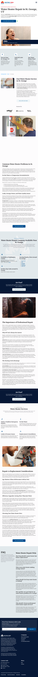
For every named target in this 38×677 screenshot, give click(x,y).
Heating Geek (3, 74)
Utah (8, 74)
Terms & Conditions (11, 674)
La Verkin (23, 264)
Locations (23, 639)
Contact (22, 664)
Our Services (23, 638)
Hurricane (23, 263)
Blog (22, 662)
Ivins (22, 262)
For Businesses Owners (25, 641)
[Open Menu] (36, 2)
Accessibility (23, 674)
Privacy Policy (3, 674)
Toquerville (23, 265)
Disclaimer (18, 674)
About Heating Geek (25, 636)
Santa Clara (23, 261)
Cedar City (23, 266)
